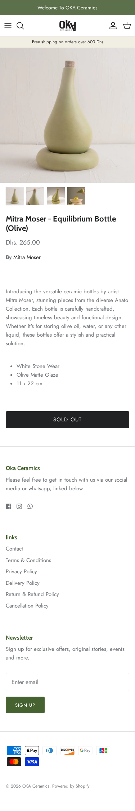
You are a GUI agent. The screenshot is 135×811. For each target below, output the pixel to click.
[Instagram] (19, 506)
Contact (14, 549)
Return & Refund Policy (32, 594)
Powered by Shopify (70, 786)
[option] (67, 115)
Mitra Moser (27, 257)
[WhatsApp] (30, 506)
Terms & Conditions (28, 560)
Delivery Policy (23, 583)
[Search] (24, 26)
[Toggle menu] (8, 26)
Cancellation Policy (27, 606)
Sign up (25, 705)
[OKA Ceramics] (68, 25)
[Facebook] (8, 506)
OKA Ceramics (35, 786)
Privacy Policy (21, 571)
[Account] (111, 26)
